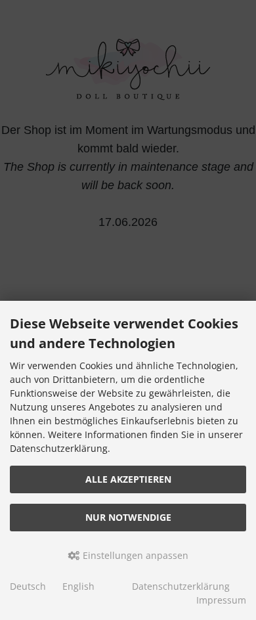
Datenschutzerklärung (181, 586)
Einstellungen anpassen (134, 555)
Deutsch (28, 586)
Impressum (221, 600)
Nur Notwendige (128, 517)
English (78, 586)
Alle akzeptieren (128, 479)
